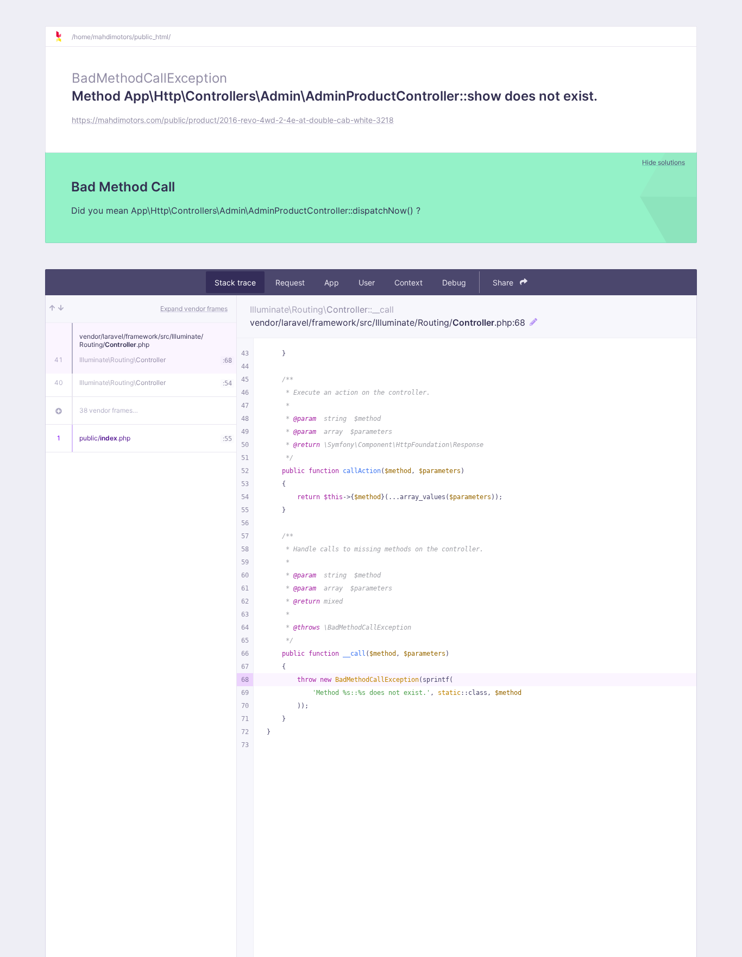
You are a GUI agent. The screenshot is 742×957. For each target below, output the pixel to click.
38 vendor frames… (108, 410)
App (331, 282)
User (367, 282)
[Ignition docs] (63, 36)
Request (290, 282)
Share (504, 282)
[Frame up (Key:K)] (52, 309)
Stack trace (235, 282)
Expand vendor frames (194, 308)
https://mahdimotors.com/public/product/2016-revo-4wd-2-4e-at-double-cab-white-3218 (233, 120)
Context (408, 282)
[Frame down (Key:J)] (61, 309)
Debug (454, 282)
